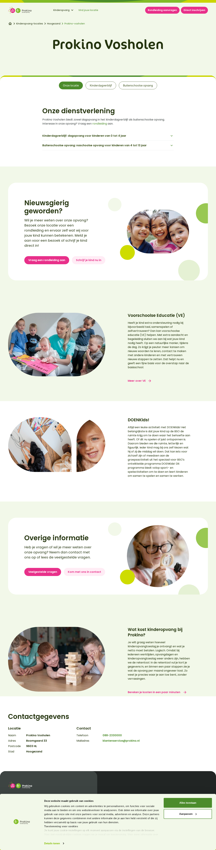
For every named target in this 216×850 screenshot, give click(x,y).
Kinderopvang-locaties (29, 23)
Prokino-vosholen (74, 23)
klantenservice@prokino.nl (121, 741)
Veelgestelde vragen (42, 572)
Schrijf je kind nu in (88, 260)
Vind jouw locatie (88, 10)
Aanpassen (186, 813)
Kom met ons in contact (84, 572)
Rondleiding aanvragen (162, 10)
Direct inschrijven (194, 10)
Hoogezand (53, 23)
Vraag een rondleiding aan (46, 260)
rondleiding (99, 124)
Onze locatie (71, 85)
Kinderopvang (61, 10)
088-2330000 (112, 735)
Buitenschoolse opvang (138, 85)
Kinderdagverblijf (101, 85)
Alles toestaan (187, 802)
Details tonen (52, 843)
